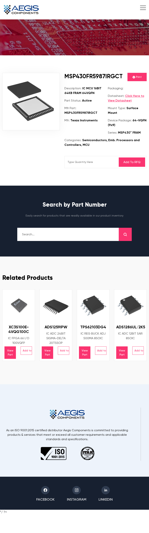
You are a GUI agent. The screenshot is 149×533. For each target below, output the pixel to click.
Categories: (72, 140)
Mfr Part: (70, 108)
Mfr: (67, 120)
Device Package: (120, 120)
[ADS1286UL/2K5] (130, 305)
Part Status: (72, 100)
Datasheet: (116, 96)
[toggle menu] (141, 8)
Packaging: (115, 88)
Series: (112, 132)
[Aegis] (21, 10)
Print (138, 76)
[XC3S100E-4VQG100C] (18, 305)
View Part (10, 352)
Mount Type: (117, 108)
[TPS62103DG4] (93, 305)
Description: (72, 88)
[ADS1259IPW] (56, 305)
